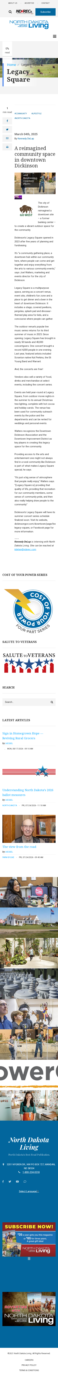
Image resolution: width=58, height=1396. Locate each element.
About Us (12, 3)
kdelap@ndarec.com (25, 549)
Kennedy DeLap (26, 138)
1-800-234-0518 (31, 1172)
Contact (45, 3)
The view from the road (19, 847)
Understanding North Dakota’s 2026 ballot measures (27, 792)
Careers (29, 1360)
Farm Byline (8, 857)
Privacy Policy (29, 1365)
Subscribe (45, 12)
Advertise (29, 3)
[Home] (29, 24)
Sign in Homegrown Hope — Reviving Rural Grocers (22, 735)
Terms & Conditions (29, 1370)
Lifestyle (37, 113)
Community (21, 113)
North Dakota (23, 118)
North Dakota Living (29, 1143)
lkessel (9, 743)
